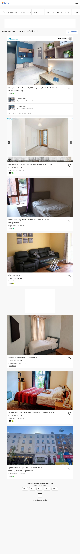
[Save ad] (70, 89)
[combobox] (22, 12)
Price (48, 12)
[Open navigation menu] (76, 2)
